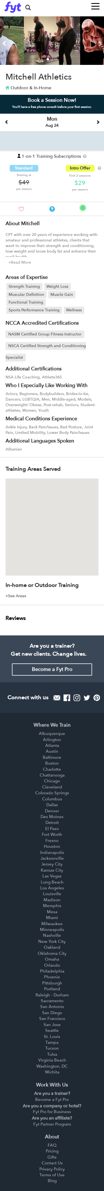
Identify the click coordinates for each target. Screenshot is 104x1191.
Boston (52, 763)
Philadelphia (52, 971)
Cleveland (52, 787)
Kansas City (52, 870)
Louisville (52, 894)
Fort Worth (52, 834)
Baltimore (52, 757)
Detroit (52, 822)
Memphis (52, 905)
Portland (52, 989)
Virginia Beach (52, 1060)
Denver (52, 811)
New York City (52, 941)
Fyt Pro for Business (52, 1111)
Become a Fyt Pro (52, 669)
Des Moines (52, 817)
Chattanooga (52, 775)
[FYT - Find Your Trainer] (12, 7)
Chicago (52, 781)
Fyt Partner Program (52, 1124)
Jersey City (52, 864)
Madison (52, 900)
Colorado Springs (52, 793)
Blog (52, 1181)
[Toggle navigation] (95, 4)
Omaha (52, 959)
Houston (52, 846)
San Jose (52, 1024)
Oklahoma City (52, 953)
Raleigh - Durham (52, 995)
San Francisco (52, 1018)
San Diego (52, 1013)
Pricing (52, 1151)
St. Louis (52, 1036)
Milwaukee (52, 924)
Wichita (52, 1072)
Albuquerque (52, 733)
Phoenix (52, 977)
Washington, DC (52, 1066)
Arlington (52, 739)
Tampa (52, 1042)
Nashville (52, 935)
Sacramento (52, 1001)
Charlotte (52, 769)
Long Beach (52, 882)
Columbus (52, 799)
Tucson (52, 1048)
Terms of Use (52, 1175)
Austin (52, 751)
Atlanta (52, 745)
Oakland (52, 947)
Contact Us (52, 1163)
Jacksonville (52, 858)
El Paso (52, 828)
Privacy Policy (52, 1169)
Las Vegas (52, 876)
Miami (52, 917)
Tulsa (52, 1054)
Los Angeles (52, 888)
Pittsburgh (52, 983)
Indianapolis (52, 852)
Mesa (52, 912)
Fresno (52, 840)
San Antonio (52, 1006)
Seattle (52, 1030)
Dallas (52, 805)
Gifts (52, 1157)
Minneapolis (52, 929)
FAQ (52, 1145)
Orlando (52, 965)
